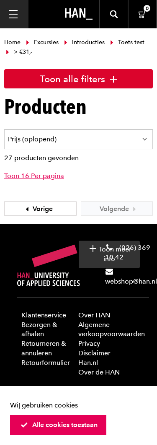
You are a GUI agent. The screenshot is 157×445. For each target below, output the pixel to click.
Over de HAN (99, 372)
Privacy (89, 343)
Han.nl (88, 363)
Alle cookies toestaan (65, 425)
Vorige (42, 209)
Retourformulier (45, 363)
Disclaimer (94, 353)
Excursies (46, 42)
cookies (66, 405)
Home (13, 42)
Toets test (130, 42)
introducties (88, 42)
